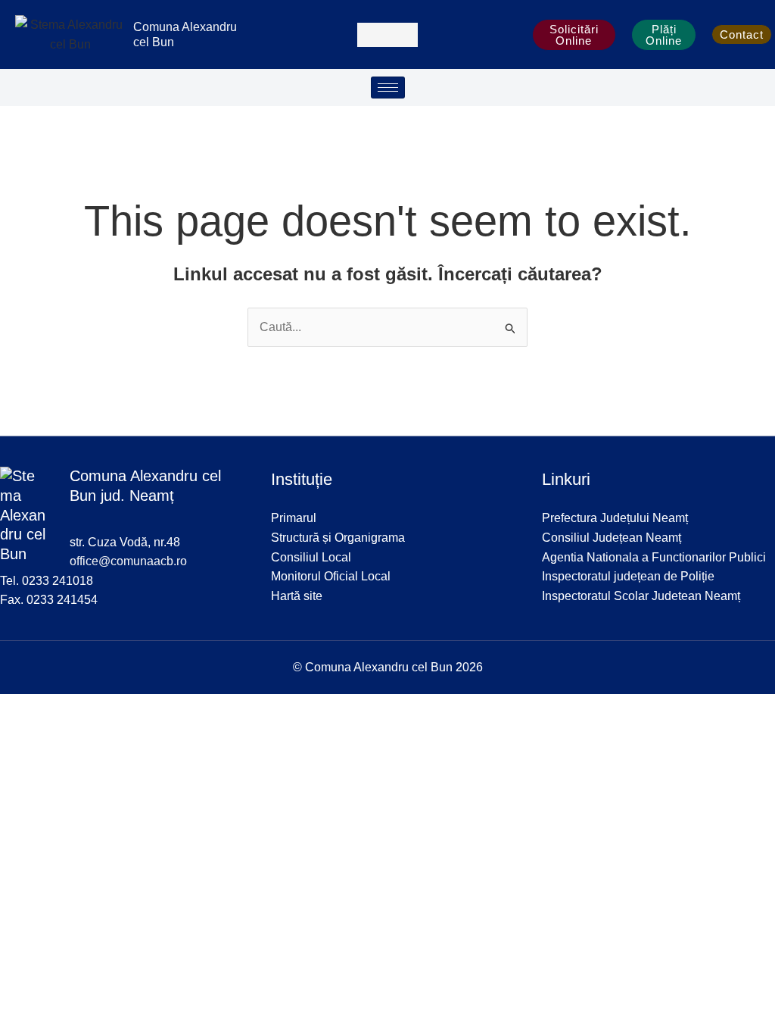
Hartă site (296, 595)
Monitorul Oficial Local (331, 576)
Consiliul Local (311, 557)
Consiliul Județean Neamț (611, 537)
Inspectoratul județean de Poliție (628, 576)
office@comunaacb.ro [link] (128, 561)
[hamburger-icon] (388, 87)
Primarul (293, 517)
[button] (387, 35)
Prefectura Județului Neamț (615, 517)
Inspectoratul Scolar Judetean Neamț (641, 595)
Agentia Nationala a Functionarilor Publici (654, 557)
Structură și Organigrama (338, 537)
